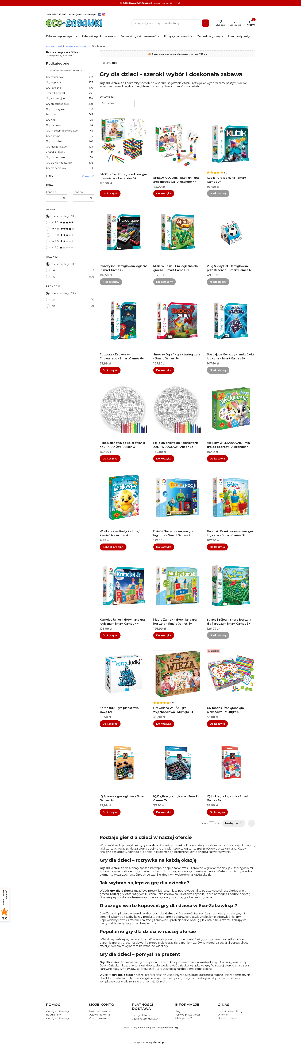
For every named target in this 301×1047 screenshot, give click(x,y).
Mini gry (69, 114)
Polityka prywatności (187, 1014)
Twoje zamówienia (100, 1011)
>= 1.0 (55, 247)
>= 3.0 (55, 235)
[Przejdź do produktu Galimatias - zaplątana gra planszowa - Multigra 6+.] (231, 674)
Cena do (78, 192)
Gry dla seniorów (69, 168)
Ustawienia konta (99, 1014)
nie (53, 276)
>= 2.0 (55, 241)
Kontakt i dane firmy (230, 1011)
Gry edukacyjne (69, 98)
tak (53, 270)
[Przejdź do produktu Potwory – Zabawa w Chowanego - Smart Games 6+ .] (124, 320)
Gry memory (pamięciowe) (69, 130)
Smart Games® (69, 93)
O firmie (223, 1014)
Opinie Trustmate (228, 1018)
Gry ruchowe (69, 125)
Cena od (51, 192)
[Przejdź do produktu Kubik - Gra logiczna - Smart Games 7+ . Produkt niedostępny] (231, 144)
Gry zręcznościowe (69, 103)
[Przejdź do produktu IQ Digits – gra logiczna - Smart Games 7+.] (177, 762)
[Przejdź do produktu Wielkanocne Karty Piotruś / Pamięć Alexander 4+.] (124, 497)
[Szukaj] (205, 23)
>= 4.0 (55, 228)
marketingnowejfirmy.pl (164, 1027)
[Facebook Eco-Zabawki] (99, 14)
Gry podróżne (69, 141)
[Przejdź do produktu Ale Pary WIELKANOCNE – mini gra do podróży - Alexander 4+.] (231, 409)
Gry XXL (69, 119)
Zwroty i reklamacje (58, 1011)
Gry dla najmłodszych (69, 162)
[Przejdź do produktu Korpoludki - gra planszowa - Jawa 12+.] (124, 674)
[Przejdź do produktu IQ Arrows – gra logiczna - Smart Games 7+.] (124, 762)
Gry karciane (69, 87)
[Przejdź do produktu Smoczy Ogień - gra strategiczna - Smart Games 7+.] (177, 320)
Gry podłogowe (69, 157)
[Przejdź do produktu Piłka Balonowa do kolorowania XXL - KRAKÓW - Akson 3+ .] (124, 409)
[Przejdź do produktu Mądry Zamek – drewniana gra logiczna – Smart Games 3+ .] (177, 586)
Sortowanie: (107, 96)
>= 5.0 (55, 222)
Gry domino (69, 136)
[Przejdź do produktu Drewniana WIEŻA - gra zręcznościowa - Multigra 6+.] (177, 674)
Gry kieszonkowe (69, 146)
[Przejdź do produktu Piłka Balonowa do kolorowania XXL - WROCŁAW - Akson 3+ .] (177, 409)
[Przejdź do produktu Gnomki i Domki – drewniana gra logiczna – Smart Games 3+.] (231, 497)
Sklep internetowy (149, 1042)
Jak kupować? (183, 1018)
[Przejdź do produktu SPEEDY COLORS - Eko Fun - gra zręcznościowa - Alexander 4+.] (177, 144)
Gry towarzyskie (69, 109)
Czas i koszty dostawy (145, 1018)
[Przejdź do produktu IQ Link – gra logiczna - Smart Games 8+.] (231, 762)
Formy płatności (142, 1015)
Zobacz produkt (113, 547)
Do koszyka (110, 193)
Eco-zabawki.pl (54, 46)
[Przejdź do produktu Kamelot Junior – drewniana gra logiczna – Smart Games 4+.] (124, 586)
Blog (177, 1011)
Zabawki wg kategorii (77, 46)
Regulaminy (53, 1014)
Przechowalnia (98, 1018)
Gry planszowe (69, 77)
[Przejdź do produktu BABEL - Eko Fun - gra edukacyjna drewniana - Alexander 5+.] (124, 140)
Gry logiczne (69, 82)
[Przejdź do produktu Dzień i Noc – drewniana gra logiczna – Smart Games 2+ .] (177, 497)
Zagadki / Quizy (69, 152)
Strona (204, 823)
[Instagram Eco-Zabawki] (103, 14)
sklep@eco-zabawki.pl (82, 14)
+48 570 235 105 (56, 14)
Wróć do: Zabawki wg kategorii (66, 70)
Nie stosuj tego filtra (64, 216)
